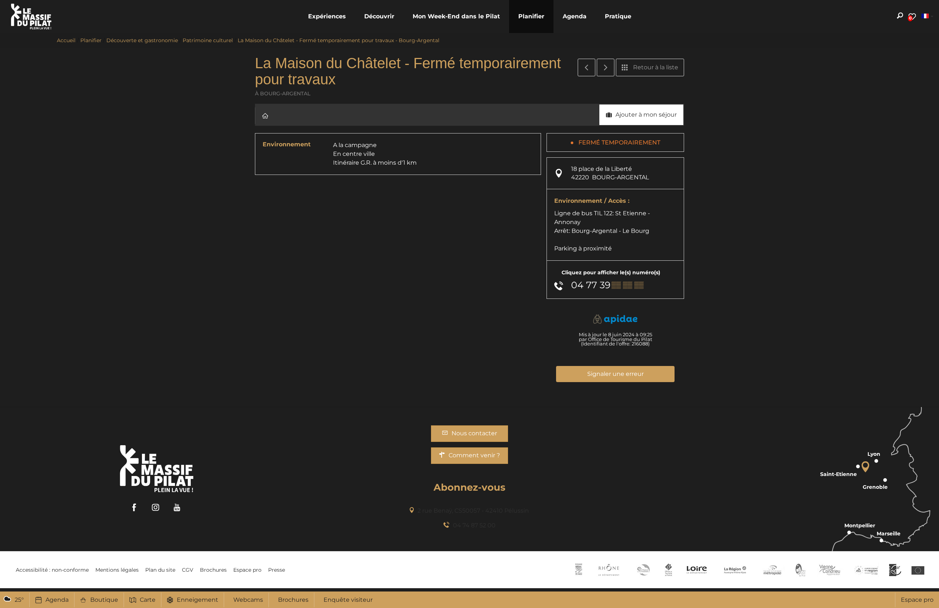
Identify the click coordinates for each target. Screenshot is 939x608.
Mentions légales (117, 570)
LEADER (895, 570)
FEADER (866, 570)
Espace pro (917, 599)
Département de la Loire (696, 570)
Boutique (104, 599)
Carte (148, 599)
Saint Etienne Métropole (772, 570)
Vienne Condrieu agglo (830, 570)
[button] (327, 16)
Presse (276, 570)
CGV (187, 570)
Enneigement (197, 599)
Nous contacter (474, 433)
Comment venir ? (474, 455)
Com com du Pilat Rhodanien (643, 570)
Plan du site (160, 570)
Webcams (248, 599)
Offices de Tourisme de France (668, 570)
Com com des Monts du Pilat (578, 570)
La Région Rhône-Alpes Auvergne (735, 570)
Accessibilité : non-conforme (52, 570)
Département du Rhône (609, 570)
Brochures (293, 599)
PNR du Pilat (801, 570)
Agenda (57, 599)
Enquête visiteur (348, 599)
